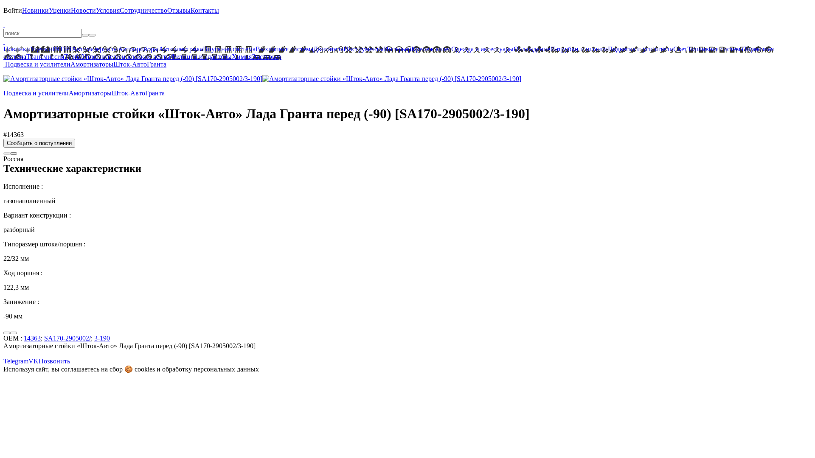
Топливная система (715, 49)
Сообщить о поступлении (39, 143)
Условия (108, 10)
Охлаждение (532, 49)
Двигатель (328, 49)
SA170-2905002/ (67, 338)
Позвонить (54, 361)
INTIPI (62, 49)
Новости (83, 10)
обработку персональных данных (210, 369)
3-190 (102, 338)
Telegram (15, 361)
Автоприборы (138, 49)
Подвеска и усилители (640, 49)
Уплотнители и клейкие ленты (126, 56)
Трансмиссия (45, 56)
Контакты (205, 10)
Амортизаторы (91, 64)
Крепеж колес (431, 49)
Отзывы (179, 10)
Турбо (73, 56)
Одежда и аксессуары (482, 49)
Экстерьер (266, 56)
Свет (680, 49)
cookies (145, 369)
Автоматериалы (95, 49)
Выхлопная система (284, 49)
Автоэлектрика (181, 49)
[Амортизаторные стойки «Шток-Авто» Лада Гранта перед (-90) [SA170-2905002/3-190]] (132, 78)
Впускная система (229, 49)
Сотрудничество (143, 10)
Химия (242, 56)
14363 (32, 338)
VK (33, 361)
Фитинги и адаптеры (201, 56)
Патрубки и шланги (579, 49)
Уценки (60, 10)
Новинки (35, 10)
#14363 (13, 134)
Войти (12, 10)
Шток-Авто (130, 64)
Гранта (156, 64)
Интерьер (397, 49)
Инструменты (363, 49)
